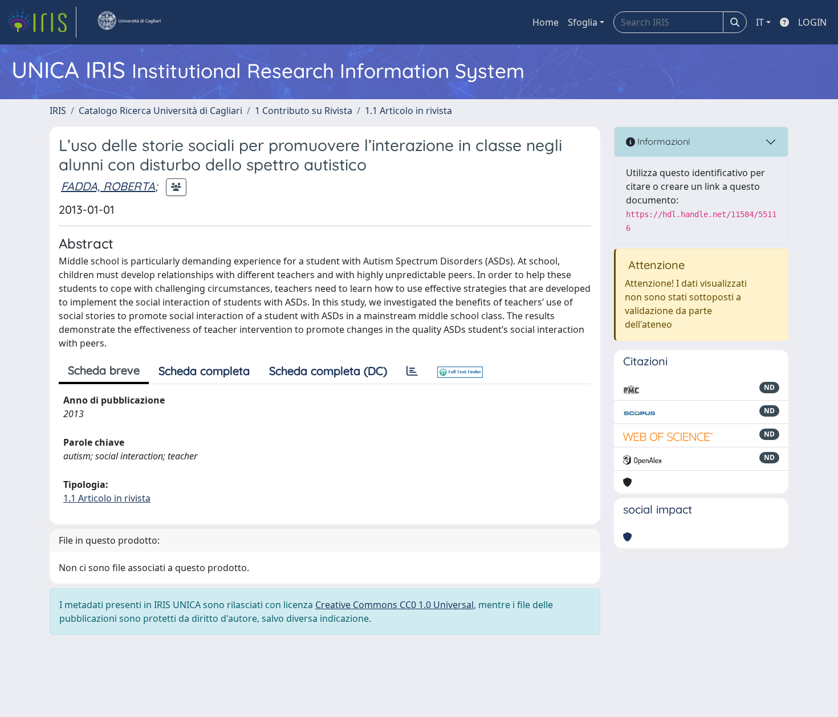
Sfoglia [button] (582, 22)
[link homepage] (41, 22)
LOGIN (812, 22)
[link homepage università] (129, 22)
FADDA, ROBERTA (108, 186)
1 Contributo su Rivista (303, 110)
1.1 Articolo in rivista (408, 110)
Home (545, 22)
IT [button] (760, 22)
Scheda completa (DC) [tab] (328, 371)
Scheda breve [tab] (104, 370)
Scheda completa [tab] (204, 371)
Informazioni (662, 141)
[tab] (412, 371)
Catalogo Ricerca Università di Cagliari (160, 110)
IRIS (58, 110)
